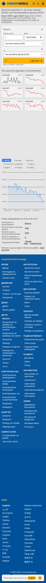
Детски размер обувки (31, 316)
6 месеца (29, 160)
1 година (30, 164)
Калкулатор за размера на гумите (11, 334)
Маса (27, 302)
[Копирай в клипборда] (6, 61)
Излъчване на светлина (31, 375)
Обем (27, 361)
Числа (5, 363)
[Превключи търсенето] (34, 3)
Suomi (5, 542)
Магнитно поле (31, 272)
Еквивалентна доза (34, 339)
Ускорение (7, 297)
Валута (28, 223)
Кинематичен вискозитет (30, 412)
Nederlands (29, 521)
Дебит (5, 306)
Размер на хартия (11, 347)
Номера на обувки (33, 321)
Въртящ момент (32, 293)
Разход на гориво (11, 423)
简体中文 (28, 558)
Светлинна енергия (34, 390)
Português (29, 532)
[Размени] (42, 49)
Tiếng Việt (29, 554)
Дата (26, 33)
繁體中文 (28, 562)
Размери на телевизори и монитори (8, 353)
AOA (27, 228)
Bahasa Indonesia (32, 505)
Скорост (6, 290)
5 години (6, 167)
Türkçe (27, 546)
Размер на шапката (33, 331)
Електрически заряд (9, 382)
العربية (5, 509)
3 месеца (17, 160)
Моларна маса (31, 423)
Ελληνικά (6, 531)
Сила (27, 306)
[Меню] (43, 3)
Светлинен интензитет (29, 385)
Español (6, 535)
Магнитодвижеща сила (33, 276)
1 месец (6, 160)
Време (5, 268)
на (4, 50)
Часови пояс (27, 242)
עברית (5, 550)
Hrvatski (6, 557)
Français (6, 546)
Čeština (6, 520)
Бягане (5, 286)
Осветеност (30, 380)
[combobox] (21, 43)
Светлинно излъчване (29, 394)
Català (5, 516)
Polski (27, 528)
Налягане (7, 339)
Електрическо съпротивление (10, 398)
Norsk (27, 524)
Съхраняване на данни (10, 436)
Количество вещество (30, 418)
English (32, 578)
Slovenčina (29, 539)
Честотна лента (10, 441)
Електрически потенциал (9, 388)
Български (7, 513)
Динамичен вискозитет (29, 406)
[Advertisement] (23, 136)
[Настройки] (42, 29)
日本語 (27, 513)
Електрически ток (11, 393)
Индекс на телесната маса (32, 297)
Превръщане (8, 33)
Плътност (29, 427)
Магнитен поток (32, 268)
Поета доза (30, 343)
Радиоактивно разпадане (31, 348)
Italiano (27, 509)
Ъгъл (4, 366)
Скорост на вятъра (11, 294)
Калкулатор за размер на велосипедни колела (9, 326)
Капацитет (7, 407)
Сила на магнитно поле (33, 282)
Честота (6, 359)
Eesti (4, 539)
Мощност (6, 419)
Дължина (28, 358)
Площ (27, 365)
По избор (30, 167)
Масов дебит (8, 310)
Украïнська (29, 550)
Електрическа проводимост (9, 376)
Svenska (28, 543)
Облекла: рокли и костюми (33, 325)
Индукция (7, 403)
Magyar (5, 561)
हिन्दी (4, 553)
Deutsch (6, 528)
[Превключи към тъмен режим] (38, 3)
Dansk (5, 524)
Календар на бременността (9, 273)
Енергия (6, 416)
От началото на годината (13, 164)
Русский (28, 535)
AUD (27, 233)
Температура (36, 243)
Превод (6, 343)
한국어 (27, 517)
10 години (18, 167)
